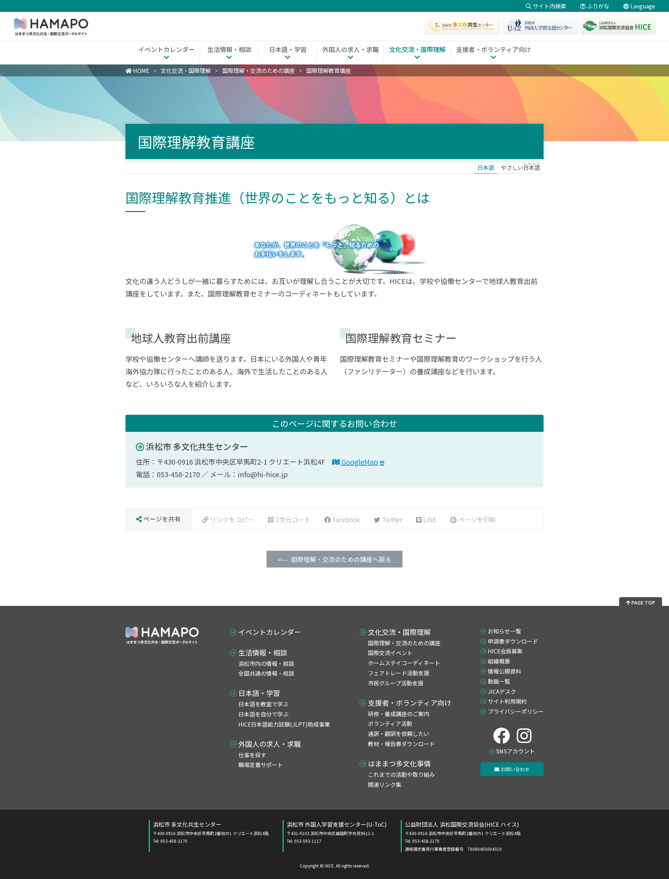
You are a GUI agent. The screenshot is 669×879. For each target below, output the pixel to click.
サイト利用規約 (507, 701)
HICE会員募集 (505, 651)
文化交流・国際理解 (399, 632)
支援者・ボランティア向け (409, 703)
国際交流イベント (390, 652)
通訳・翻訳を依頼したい (398, 733)
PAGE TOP (642, 602)
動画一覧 (499, 681)
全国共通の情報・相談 (266, 673)
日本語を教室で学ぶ (263, 704)
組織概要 (499, 661)
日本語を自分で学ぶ (263, 714)
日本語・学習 (259, 693)
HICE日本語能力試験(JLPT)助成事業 (284, 724)
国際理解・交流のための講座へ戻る (341, 559)
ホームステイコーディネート (404, 663)
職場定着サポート (260, 764)
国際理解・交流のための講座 (404, 643)
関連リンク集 (384, 784)
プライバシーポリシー (516, 711)
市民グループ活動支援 (395, 683)
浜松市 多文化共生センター (196, 446)
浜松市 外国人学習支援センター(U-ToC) (337, 832)
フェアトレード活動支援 (398, 673)
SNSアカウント (515, 751)
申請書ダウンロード (513, 641)
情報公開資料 (504, 671)
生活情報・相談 (262, 652)
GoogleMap (359, 462)
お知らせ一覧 (504, 631)
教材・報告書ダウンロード (401, 743)
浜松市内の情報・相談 (266, 663)
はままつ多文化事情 (399, 763)
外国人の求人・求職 (269, 744)
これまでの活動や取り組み (401, 774)
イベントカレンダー (269, 632)
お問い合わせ (514, 769)
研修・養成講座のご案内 (398, 713)
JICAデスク (502, 691)
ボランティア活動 (390, 723)
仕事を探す (252, 755)
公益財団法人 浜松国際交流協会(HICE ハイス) (463, 836)
